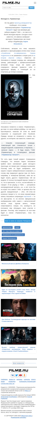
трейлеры (4, 379)
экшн (17, 227)
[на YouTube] (20, 375)
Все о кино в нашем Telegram (18, 221)
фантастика (7, 227)
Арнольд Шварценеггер (23, 23)
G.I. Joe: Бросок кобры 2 (12, 231)
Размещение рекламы (18, 417)
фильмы (19, 379)
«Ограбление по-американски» (13, 53)
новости (12, 379)
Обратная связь (26, 416)
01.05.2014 (11, 14)
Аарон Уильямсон (9, 238)
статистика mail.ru (7, 383)
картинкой (27, 196)
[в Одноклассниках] (24, 375)
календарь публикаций (27, 381)
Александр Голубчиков (9, 397)
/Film (16, 14)
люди (3, 381)
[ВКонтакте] (12, 375)
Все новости (18, 363)
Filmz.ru (27, 390)
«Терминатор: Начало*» (10, 155)
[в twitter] (16, 375)
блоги (33, 379)
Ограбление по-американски (13, 234)
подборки (12, 381)
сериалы (27, 379)
